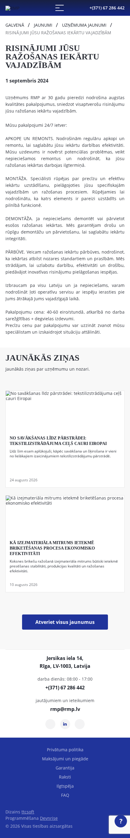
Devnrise (49, 818)
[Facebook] (80, 724)
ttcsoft (27, 812)
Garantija (65, 768)
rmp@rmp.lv (65, 709)
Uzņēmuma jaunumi (84, 25)
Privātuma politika (65, 749)
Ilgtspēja (65, 786)
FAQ (65, 795)
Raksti (65, 777)
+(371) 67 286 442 (107, 8)
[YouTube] (50, 724)
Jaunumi (43, 25)
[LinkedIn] (65, 724)
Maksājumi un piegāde (65, 758)
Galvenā (14, 25)
